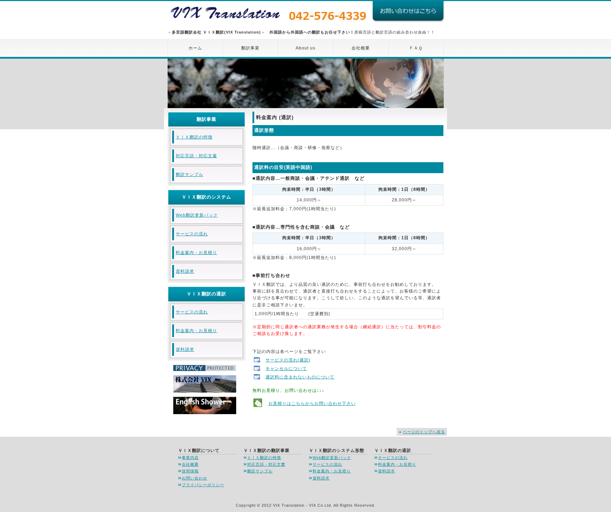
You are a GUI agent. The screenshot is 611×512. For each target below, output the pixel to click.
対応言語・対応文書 (196, 155)
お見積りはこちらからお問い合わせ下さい (312, 403)
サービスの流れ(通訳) (288, 360)
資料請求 (185, 271)
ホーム (195, 48)
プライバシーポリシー (203, 485)
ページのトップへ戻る (424, 432)
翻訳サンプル (189, 174)
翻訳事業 (250, 48)
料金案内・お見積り (196, 252)
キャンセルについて (286, 368)
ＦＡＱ (416, 48)
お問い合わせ (194, 478)
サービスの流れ (192, 233)
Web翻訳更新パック (197, 215)
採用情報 (190, 471)
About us (305, 48)
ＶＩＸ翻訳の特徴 (194, 137)
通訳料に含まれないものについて (300, 377)
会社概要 (360, 48)
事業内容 (190, 457)
